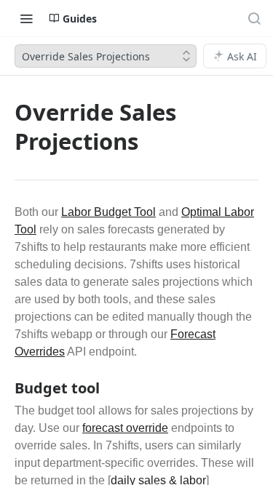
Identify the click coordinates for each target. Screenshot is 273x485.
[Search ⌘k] (254, 18)
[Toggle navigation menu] (26, 18)
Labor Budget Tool (108, 212)
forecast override (125, 428)
